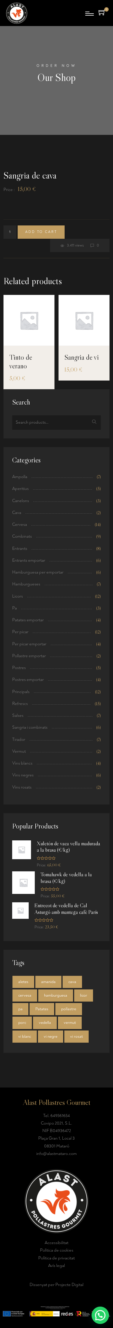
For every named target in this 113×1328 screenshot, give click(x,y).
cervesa (24, 995)
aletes (23, 981)
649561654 (60, 1115)
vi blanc (24, 1036)
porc (22, 1022)
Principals (21, 692)
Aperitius (20, 488)
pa (20, 1008)
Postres (19, 668)
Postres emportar (28, 679)
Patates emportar (28, 620)
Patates (41, 1008)
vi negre (50, 1036)
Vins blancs (22, 763)
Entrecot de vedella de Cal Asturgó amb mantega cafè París (66, 908)
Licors (17, 596)
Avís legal (56, 1265)
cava (72, 981)
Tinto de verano (20, 361)
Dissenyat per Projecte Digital (56, 1284)
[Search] (94, 422)
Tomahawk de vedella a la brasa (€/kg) (66, 877)
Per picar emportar (29, 644)
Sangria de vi (81, 357)
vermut (70, 1022)
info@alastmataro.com (56, 1153)
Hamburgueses (26, 584)
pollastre (68, 1008)
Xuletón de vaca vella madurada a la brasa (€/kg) (68, 846)
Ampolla (19, 477)
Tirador (18, 739)
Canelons (20, 501)
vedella (45, 1022)
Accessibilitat (56, 1243)
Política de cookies (56, 1250)
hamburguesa (55, 995)
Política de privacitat (56, 1258)
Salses (17, 715)
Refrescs (20, 703)
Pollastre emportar (29, 656)
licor (83, 995)
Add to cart (41, 232)
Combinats (22, 536)
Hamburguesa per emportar (37, 572)
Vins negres (23, 775)
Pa (14, 608)
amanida (48, 981)
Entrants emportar (28, 560)
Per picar (20, 632)
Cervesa (19, 524)
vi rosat (76, 1036)
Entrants (19, 548)
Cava (16, 512)
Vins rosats (22, 787)
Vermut (19, 751)
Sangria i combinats (30, 727)
